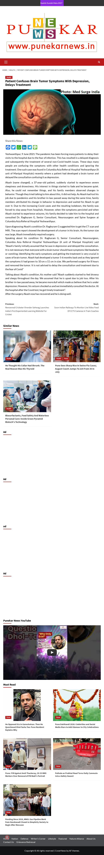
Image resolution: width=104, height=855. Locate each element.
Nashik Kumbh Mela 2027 (51, 3)
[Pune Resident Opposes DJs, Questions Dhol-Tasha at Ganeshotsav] (52, 652)
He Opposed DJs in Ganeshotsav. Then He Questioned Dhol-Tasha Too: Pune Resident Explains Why (24, 727)
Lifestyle (52, 838)
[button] (6, 61)
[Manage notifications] (7, 837)
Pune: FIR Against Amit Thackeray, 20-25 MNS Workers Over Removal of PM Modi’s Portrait (25, 775)
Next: (76, 307)
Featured (62, 838)
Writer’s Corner (38, 838)
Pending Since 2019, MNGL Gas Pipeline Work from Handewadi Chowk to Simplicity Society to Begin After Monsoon (26, 822)
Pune (66, 358)
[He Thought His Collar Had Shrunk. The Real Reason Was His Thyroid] (27, 346)
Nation (15, 838)
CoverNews (60, 850)
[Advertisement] (52, 455)
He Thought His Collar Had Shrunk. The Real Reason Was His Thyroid (24, 367)
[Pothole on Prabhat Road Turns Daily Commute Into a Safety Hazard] (77, 754)
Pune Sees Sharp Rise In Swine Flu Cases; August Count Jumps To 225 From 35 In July (76, 369)
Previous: (27, 309)
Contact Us (8, 842)
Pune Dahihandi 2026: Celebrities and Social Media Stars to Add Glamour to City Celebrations (77, 726)
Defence (24, 838)
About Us (91, 838)
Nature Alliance (76, 838)
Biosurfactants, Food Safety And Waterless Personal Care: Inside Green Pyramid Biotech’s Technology (27, 419)
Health (8, 77)
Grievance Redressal (25, 842)
